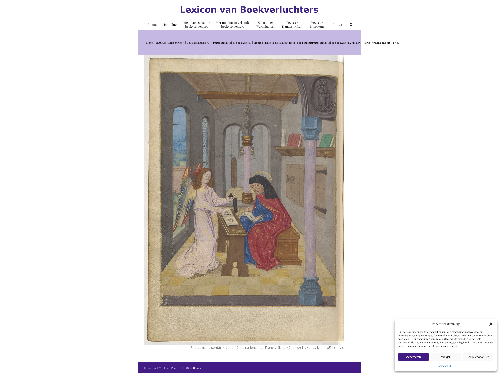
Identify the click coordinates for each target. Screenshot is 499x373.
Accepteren (413, 357)
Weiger (445, 357)
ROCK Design (193, 367)
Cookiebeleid (444, 365)
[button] (491, 324)
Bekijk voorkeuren (477, 357)
